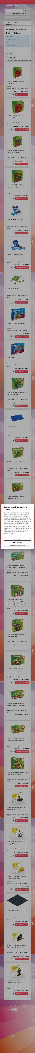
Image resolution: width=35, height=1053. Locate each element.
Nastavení (17, 539)
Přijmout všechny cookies (17, 545)
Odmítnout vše (17, 542)
